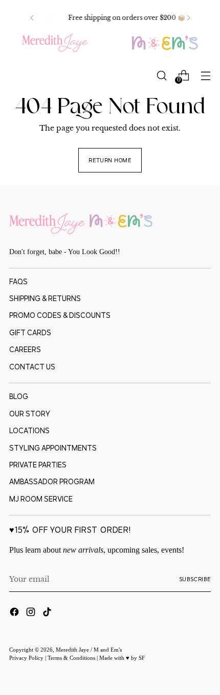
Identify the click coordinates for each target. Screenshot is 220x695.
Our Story (29, 413)
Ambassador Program (52, 481)
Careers (25, 349)
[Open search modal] (161, 75)
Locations (29, 430)
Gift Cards (30, 332)
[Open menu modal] (205, 75)
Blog (18, 396)
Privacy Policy (27, 658)
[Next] (188, 18)
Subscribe (195, 579)
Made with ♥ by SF (122, 658)
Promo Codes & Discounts (60, 315)
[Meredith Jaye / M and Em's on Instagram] (32, 613)
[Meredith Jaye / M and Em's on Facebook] (15, 613)
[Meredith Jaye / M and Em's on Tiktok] (48, 613)
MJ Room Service (41, 499)
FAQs (18, 281)
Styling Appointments (53, 448)
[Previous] (32, 18)
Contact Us (32, 366)
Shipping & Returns (45, 298)
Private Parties (38, 464)
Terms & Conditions (72, 658)
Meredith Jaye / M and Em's (89, 650)
